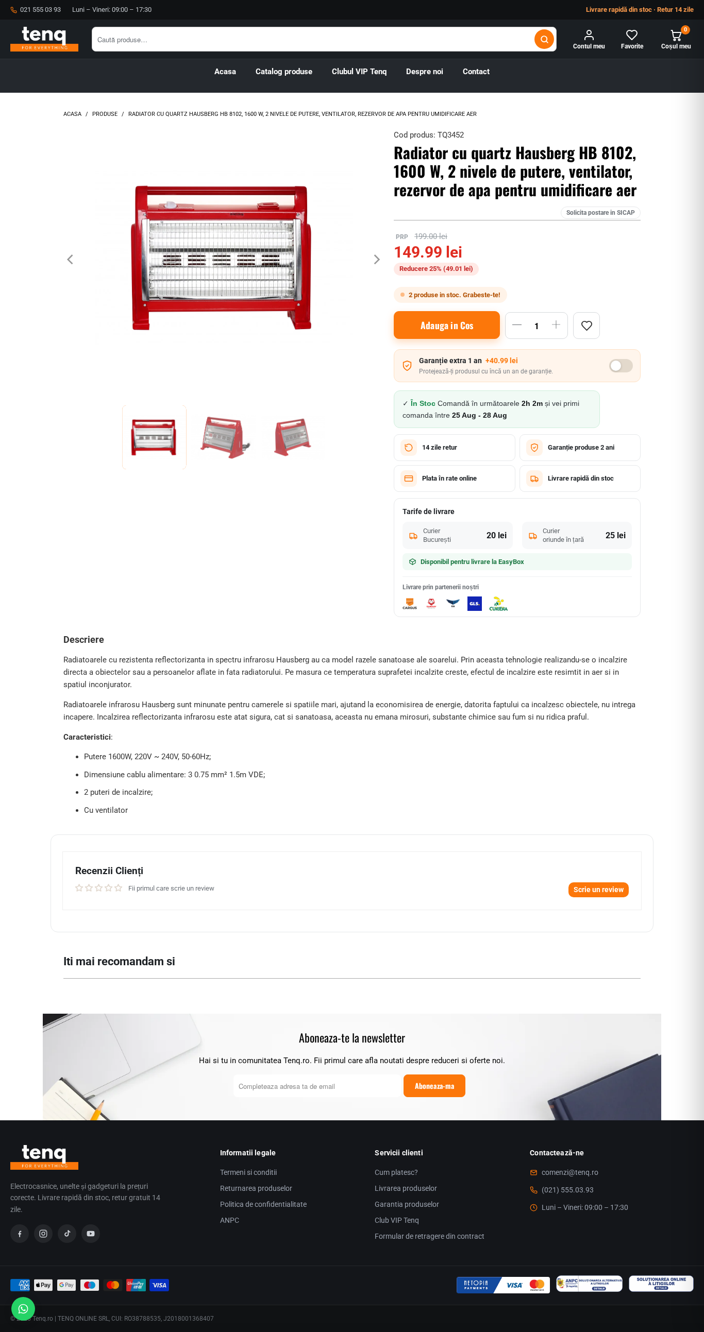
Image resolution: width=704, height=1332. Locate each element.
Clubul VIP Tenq (359, 71)
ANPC (229, 1220)
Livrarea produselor (406, 1188)
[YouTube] (90, 1233)
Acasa (225, 71)
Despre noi (424, 71)
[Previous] (71, 259)
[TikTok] (67, 1233)
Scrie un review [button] (599, 889)
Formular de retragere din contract (429, 1236)
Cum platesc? (396, 1172)
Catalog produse (284, 71)
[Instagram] (43, 1233)
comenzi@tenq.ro (570, 1172)
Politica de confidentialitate (263, 1204)
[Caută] (544, 39)
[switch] (621, 365)
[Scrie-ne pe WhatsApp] (23, 1309)
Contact (476, 71)
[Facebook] (19, 1233)
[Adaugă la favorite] (586, 325)
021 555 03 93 (40, 9)
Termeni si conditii (248, 1172)
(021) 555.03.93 (568, 1190)
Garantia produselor (407, 1204)
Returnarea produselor (256, 1188)
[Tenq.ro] (44, 39)
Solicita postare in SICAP (600, 212)
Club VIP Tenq (397, 1220)
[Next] (375, 259)
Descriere (83, 639)
